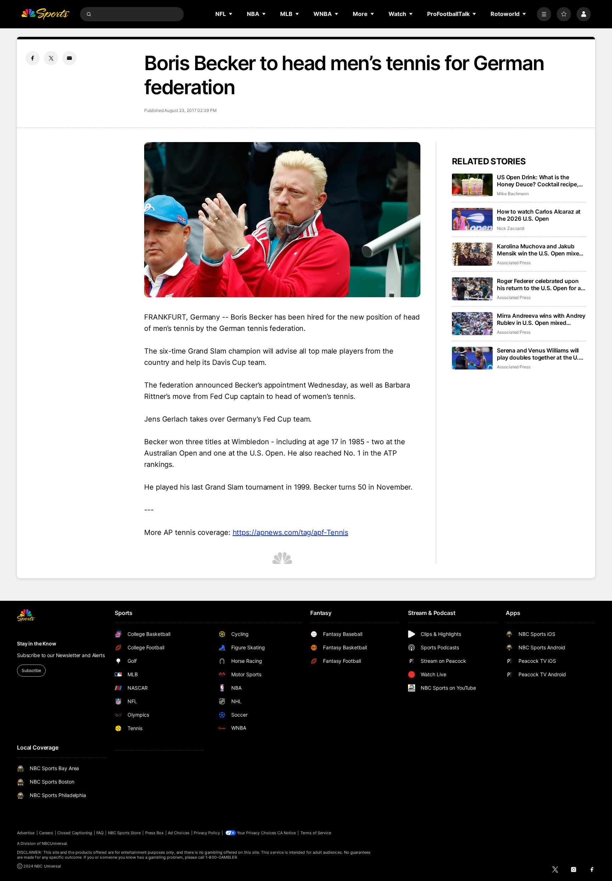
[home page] (45, 14)
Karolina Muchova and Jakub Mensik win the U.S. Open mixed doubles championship (539, 250)
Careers (46, 832)
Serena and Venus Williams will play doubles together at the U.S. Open (540, 354)
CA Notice (286, 832)
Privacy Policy (207, 832)
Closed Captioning (74, 832)
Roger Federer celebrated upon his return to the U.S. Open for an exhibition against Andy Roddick (540, 284)
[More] (544, 14)
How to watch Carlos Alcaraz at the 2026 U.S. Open (538, 215)
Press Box (154, 832)
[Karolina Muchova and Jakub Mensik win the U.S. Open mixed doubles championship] (472, 254)
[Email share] (69, 58)
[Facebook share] (33, 58)
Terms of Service (316, 832)
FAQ (99, 832)
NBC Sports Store (124, 832)
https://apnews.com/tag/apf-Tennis (290, 532)
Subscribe (31, 670)
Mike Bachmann (513, 193)
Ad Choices (178, 832)
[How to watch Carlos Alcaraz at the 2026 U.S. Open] (472, 219)
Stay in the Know (36, 643)
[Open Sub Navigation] (231, 14)
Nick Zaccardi (511, 228)
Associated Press (514, 262)
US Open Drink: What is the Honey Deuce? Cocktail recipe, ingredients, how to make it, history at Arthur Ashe (537, 181)
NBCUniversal (54, 843)
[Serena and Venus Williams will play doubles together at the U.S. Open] (472, 358)
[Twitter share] (51, 58)
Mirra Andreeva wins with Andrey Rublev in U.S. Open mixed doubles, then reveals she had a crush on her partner (541, 319)
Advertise (26, 832)
